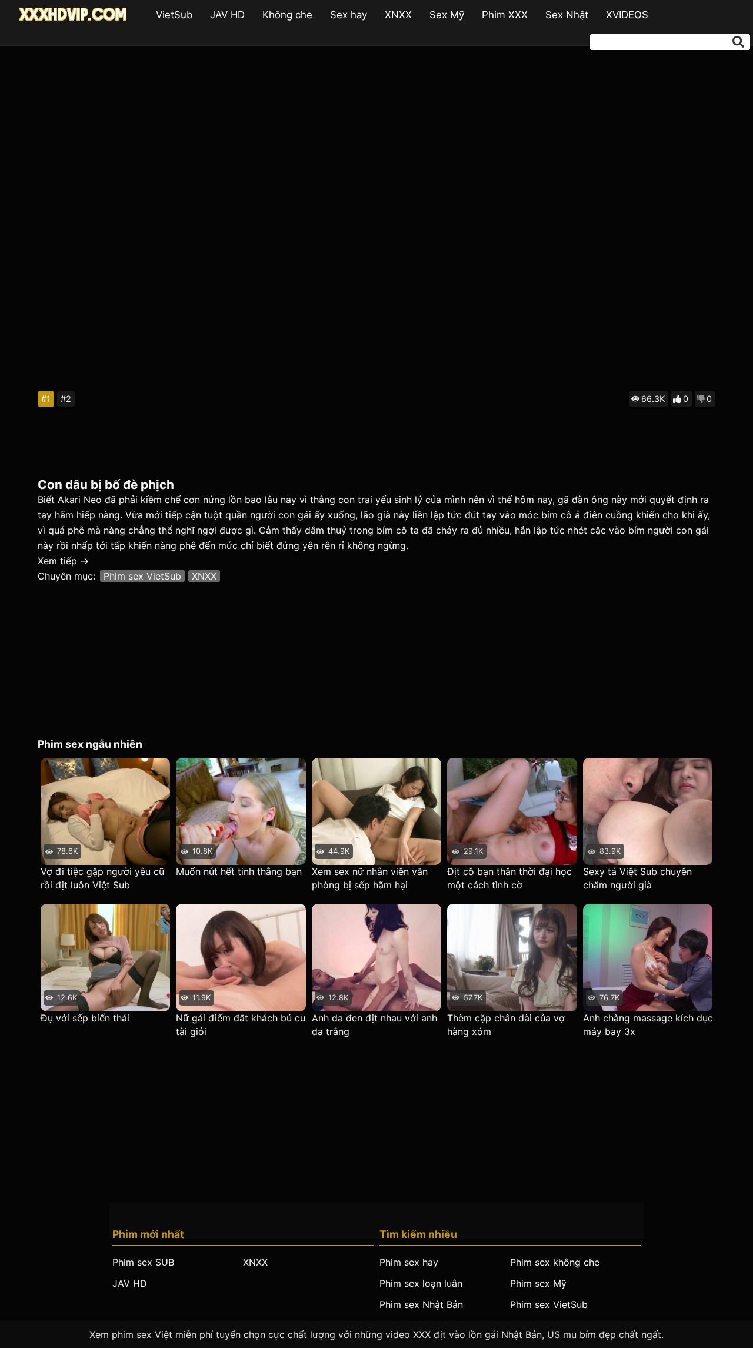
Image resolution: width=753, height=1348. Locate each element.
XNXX (398, 15)
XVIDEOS (627, 15)
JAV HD (227, 15)
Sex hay (348, 15)
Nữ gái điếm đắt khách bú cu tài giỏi (240, 1024)
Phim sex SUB (143, 1262)
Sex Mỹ (446, 15)
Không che (287, 15)
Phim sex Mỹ (538, 1283)
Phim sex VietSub (142, 576)
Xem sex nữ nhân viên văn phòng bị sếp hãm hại (370, 878)
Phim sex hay (408, 1262)
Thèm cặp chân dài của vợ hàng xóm (506, 1024)
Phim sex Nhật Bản (421, 1304)
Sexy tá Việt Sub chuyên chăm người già (637, 878)
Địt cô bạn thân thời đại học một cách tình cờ (509, 878)
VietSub (174, 15)
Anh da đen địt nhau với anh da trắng (374, 1024)
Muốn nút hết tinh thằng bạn (239, 871)
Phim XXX (505, 15)
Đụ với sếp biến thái (85, 1018)
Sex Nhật (566, 15)
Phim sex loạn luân (420, 1283)
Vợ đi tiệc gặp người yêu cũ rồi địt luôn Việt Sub (102, 878)
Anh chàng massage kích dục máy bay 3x (648, 1024)
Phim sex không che (554, 1262)
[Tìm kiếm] (738, 42)
